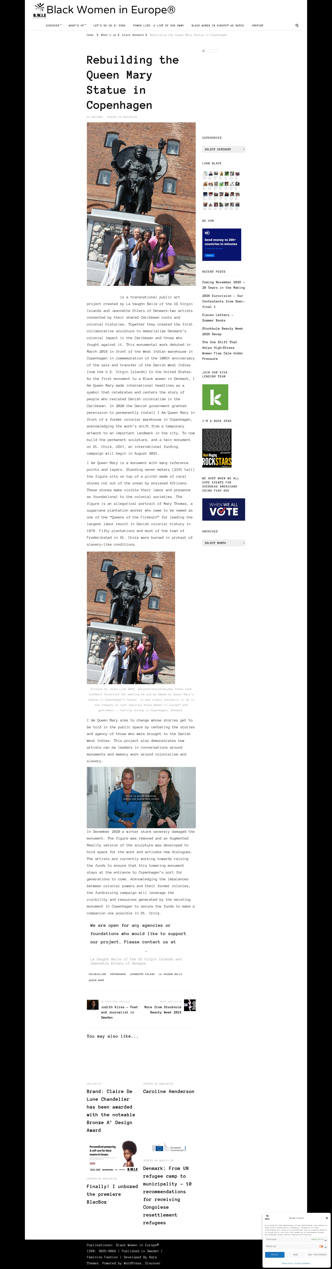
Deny (295, 1255)
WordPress (132, 1263)
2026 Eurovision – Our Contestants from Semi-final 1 (223, 301)
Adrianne (97, 117)
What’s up (76, 25)
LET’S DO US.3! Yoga (110, 25)
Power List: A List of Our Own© (158, 25)
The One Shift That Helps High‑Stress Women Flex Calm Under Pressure (222, 350)
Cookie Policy (287, 1263)
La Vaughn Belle (170, 974)
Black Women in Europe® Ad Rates (218, 25)
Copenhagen (118, 974)
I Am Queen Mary (102, 297)
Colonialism (97, 974)
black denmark (97, 47)
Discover (52, 25)
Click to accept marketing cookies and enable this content (141, 797)
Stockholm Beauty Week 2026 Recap (222, 331)
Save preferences (317, 1255)
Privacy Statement (302, 1263)
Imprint (258, 25)
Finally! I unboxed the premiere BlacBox (112, 1194)
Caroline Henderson (169, 1091)
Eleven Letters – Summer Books (217, 317)
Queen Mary (96, 980)
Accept (274, 1255)
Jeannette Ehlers (142, 974)
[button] (327, 1218)
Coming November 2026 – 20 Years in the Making (223, 285)
